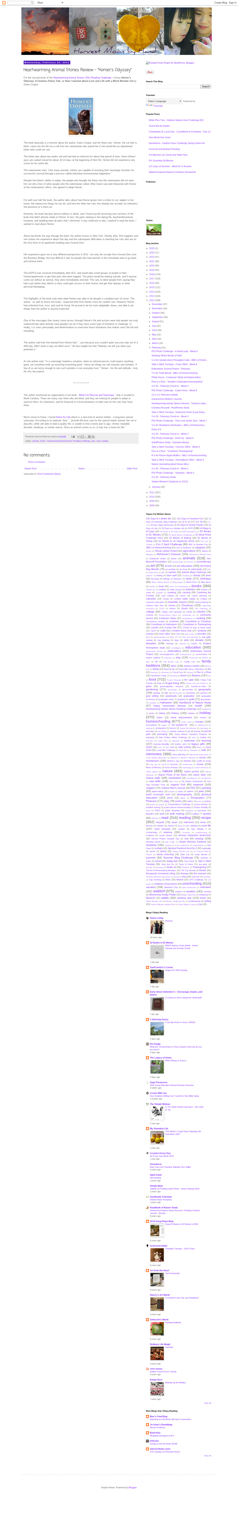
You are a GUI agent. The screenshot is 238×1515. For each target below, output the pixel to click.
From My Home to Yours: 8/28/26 (180, 1022)
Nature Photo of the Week (172, 775)
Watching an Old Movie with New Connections (170, 1419)
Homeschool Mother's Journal (167, 399)
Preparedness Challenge (179, 804)
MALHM (182, 750)
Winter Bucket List (154, 901)
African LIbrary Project (166, 551)
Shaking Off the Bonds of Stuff (166, 355)
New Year (173, 781)
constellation (187, 618)
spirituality (206, 848)
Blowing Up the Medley (175, 1382)
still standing (155, 1178)
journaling (162, 734)
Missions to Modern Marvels (183, 758)
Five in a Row (204, 672)
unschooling (192, 883)
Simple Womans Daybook (192, 842)
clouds (184, 608)
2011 (152, 492)
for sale (188, 679)
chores (171, 605)
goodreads (171, 696)
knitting (203, 737)
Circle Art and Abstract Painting (164, 149)
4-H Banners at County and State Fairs (168, 155)
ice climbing (199, 725)
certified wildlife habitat (184, 599)
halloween (166, 702)
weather (191, 891)
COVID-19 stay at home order (196, 627)
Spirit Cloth (156, 1175)
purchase (202, 810)
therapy (184, 873)
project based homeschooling (177, 807)
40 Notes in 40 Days (169, 532)
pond (199, 801)
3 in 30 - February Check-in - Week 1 (170, 468)
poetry (178, 801)
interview (150, 731)
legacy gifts (198, 743)
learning (206, 740)
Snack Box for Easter (159, 126)
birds (189, 578)
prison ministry (201, 804)
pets (93, 441)
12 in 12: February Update (165, 394)
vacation (151, 887)
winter (203, 898)
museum (174, 764)
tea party (203, 864)
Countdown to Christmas (198, 621)
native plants (152, 772)
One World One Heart (160, 137)
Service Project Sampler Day (165, 839)
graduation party (166, 699)
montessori (152, 760)
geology (156, 693)
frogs (159, 683)
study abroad (201, 854)
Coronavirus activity (155, 621)
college (150, 611)
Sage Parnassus (158, 1082)
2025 (152, 248)
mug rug (153, 764)
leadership (189, 740)
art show (183, 569)
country (154, 627)
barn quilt (172, 575)
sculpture (150, 835)
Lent (160, 747)
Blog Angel (177, 582)
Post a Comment (36, 462)
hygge (164, 725)
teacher (149, 867)
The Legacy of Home (161, 1057)
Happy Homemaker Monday (169, 706)
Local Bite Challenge (166, 750)
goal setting (152, 696)
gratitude (181, 699)
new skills (155, 781)
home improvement (181, 717)
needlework (206, 778)
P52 (193, 787)
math (203, 750)
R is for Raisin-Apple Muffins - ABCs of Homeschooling (179, 455)
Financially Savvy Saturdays (191, 669)
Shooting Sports (153, 842)
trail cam (196, 877)
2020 (152, 265)
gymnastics (206, 699)
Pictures (169, 921)
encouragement (167, 654)
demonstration (160, 637)
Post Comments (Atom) (49, 474)
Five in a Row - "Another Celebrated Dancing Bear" (177, 381)
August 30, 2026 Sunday (176, 970)
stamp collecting (165, 854)
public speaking (172, 810)
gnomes (204, 693)
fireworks (165, 672)
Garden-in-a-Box (198, 686)
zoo (200, 904)
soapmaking (198, 845)
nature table (199, 775)
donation (151, 643)
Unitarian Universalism (165, 884)
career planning (199, 596)
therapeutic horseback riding (160, 873)
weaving (207, 891)
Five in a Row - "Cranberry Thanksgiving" (172, 451)
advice (149, 551)
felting (156, 669)
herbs (151, 713)
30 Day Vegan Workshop (162, 525)
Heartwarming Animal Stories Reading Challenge (68, 441)
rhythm (171, 826)
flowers (196, 675)
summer (151, 857)
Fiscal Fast (178, 672)
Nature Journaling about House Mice (170, 464)
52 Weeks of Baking (180, 538)
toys (184, 876)
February (157, 347)
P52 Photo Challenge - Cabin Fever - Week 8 (174, 390)
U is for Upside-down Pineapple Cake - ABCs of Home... (180, 360)
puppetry (189, 811)
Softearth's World (159, 1319)
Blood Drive (191, 582)
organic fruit (178, 784)
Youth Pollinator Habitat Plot (163, 904)
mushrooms (187, 764)
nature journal (191, 771)
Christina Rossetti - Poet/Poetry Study (170, 407)
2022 (152, 257)
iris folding (162, 731)
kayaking (150, 737)
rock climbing (191, 826)
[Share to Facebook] (89, 437)
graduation (189, 696)
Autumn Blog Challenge (194, 572)
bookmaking (183, 586)
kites (194, 737)
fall (156, 662)
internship (204, 728)
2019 (152, 270)
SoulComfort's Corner (161, 967)
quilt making (177, 813)
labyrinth (175, 741)
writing (207, 901)
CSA (178, 634)
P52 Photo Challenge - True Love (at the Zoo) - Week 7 (179, 420)
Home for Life (63, 417)
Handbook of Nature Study (195, 702)
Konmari (149, 741)
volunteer (205, 887)
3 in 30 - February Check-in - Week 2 (170, 434)
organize (198, 784)
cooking (200, 618)
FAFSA (205, 658)
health (198, 705)
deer (148, 637)
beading (185, 576)
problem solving (153, 807)
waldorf (159, 891)
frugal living (172, 683)
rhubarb (160, 826)
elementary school (154, 651)
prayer (161, 804)
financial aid (169, 669)
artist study (196, 569)
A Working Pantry (159, 1019)
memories (154, 754)
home (160, 717)
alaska (205, 551)
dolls (186, 640)
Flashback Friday (158, 675)
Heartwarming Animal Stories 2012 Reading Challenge (82, 77)
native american (201, 767)
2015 (152, 287)
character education (155, 602)
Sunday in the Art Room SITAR (163, 1444)
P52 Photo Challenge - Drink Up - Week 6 (173, 438)
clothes (172, 608)
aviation (149, 576)
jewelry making (177, 731)
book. (171, 586)
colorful (201, 611)
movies (187, 761)
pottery (208, 801)
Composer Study (167, 618)
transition (207, 877)
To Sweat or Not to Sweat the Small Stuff (183, 998)
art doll (168, 566)
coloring (149, 615)
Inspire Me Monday (188, 728)
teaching (159, 867)
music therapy (171, 767)
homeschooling (158, 721)
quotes (207, 813)
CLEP (161, 609)
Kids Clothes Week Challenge (173, 737)
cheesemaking (201, 602)
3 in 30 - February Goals (164, 477)
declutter (201, 634)
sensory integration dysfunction (194, 835)
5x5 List (204, 541)
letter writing (184, 747)
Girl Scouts (177, 693)
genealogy (172, 690)
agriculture (189, 550)
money (202, 757)
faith (148, 662)
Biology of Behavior (172, 579)
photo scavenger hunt (158, 794)
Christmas (187, 605)
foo (209, 676)
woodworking (194, 901)
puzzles (150, 814)
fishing (190, 672)
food (152, 679)
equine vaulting (153, 657)
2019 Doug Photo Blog (161, 1221)
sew (186, 838)
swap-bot (172, 860)
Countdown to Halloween (164, 624)
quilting (195, 814)
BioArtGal (155, 1433)
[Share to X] (86, 437)
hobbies (191, 713)
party (180, 791)
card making (167, 596)
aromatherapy (204, 561)
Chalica (203, 599)
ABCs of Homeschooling (158, 547)
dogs (176, 640)
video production (189, 887)
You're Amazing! (172, 1273)
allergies (149, 554)
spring (163, 851)
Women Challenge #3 (174, 901)
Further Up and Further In (197, 683)
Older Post (132, 468)
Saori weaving (162, 829)
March (155, 343)
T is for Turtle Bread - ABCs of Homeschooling (175, 373)
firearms (154, 672)
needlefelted (174, 778)
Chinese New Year (155, 605)
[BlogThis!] (82, 437)
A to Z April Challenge (169, 544)
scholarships (151, 832)
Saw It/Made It (199, 829)
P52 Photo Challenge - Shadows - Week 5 (173, 473)
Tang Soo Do (167, 864)
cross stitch (164, 634)
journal (197, 731)
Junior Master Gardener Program (190, 734)
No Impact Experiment (192, 781)
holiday (205, 713)
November (157, 308)
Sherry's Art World (160, 1295)
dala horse (189, 634)
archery (190, 562)
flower (184, 675)
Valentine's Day (171, 887)
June (154, 330)
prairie (152, 804)
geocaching (187, 689)
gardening (152, 689)
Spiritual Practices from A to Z (182, 848)
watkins (178, 891)
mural (163, 764)
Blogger (132, 1487)
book (161, 586)
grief (191, 699)
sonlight (159, 848)
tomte (176, 877)
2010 (152, 496)
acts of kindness (183, 547)
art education (184, 565)
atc (163, 572)
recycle (160, 822)
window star (184, 897)
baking (160, 575)
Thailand (185, 867)
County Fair (170, 627)
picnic (170, 798)
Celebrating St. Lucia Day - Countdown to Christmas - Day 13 (179, 131)
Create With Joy (158, 1093)
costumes (174, 621)
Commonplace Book (168, 615)
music (200, 764)
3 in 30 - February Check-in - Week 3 (170, 416)
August (156, 321)
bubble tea (150, 590)
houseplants (151, 725)
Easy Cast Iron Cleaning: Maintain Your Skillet (170, 1167)
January (156, 487)
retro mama (156, 1369)
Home (81, 468)
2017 (152, 278)
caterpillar (151, 599)
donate (199, 640)
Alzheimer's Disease (169, 554)
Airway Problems (157, 1427)
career (183, 596)
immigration (161, 728)
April (154, 339)
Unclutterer (156, 1164)
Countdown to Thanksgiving (196, 624)
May (154, 334)
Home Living (156, 918)
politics (190, 801)
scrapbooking (201, 832)
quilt (162, 814)
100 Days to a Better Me (158, 518)
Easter (194, 643)
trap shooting (155, 880)
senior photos (165, 835)
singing (168, 845)
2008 (152, 505)
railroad (155, 818)
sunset (158, 861)
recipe (206, 818)
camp (148, 592)
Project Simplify (201, 807)
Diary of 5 (156, 429)
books (43, 441)
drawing (169, 643)
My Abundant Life (159, 1128)
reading (105, 441)
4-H (190, 528)
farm (173, 665)
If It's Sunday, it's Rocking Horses (165, 1452)
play (166, 801)
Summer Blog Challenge (178, 857)
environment (201, 654)
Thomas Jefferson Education (158, 877)
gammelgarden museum (171, 686)
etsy (178, 657)
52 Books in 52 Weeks (161, 942)
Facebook (193, 658)
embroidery (174, 650)
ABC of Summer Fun (198, 544)
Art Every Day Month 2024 (162, 1156)
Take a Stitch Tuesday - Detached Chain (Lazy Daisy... (179, 412)
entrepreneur (185, 654)
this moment (200, 873)
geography (204, 689)
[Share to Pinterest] (93, 437)
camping (171, 592)
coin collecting (201, 609)
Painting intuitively (173, 1322)
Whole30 (150, 898)
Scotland (186, 832)
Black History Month (160, 582)
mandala (193, 750)
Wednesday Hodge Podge (162, 894)
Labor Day (163, 741)
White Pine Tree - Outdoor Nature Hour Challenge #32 (176, 120)
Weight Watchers (188, 895)
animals (35, 441)
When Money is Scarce (175, 1060)
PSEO (157, 810)
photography (184, 794)
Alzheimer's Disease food (200, 554)
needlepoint (192, 778)
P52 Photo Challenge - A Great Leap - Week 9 (175, 351)
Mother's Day (173, 761)
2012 (152, 300)
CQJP (153, 631)
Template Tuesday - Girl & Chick (180, 1249)
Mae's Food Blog (158, 1416)
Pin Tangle (155, 1044)
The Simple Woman (160, 1104)
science (167, 832)
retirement (189, 822)
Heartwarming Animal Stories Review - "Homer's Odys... (180, 403)
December (157, 304)
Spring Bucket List (181, 851)
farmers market (191, 666)
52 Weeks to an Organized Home (176, 541)
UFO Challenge (196, 880)
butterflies (190, 589)
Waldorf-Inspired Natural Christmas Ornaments (172, 172)
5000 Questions (189, 532)
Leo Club (170, 747)
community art (188, 615)
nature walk (153, 777)
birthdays (205, 578)
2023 (152, 252)
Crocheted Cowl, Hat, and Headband (181, 1298)
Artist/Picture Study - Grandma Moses (170, 442)
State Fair (185, 854)
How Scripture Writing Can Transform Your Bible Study (174, 1096)
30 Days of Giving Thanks (190, 525)
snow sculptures (182, 845)
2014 (152, 291)
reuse (203, 822)
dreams (182, 644)
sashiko (181, 829)
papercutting (157, 791)
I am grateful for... (180, 725)
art (153, 565)
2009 (152, 501)
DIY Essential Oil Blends (161, 160)
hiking (162, 713)
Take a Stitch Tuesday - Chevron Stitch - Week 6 (176, 447)
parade (171, 791)
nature (167, 771)
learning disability (161, 744)
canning (186, 592)
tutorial (179, 879)
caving (166, 599)
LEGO (149, 747)
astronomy (153, 572)
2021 (152, 261)
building (162, 589)
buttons (204, 589)
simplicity (151, 844)
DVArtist (154, 1441)
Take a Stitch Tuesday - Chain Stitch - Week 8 (174, 364)
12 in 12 (186, 522)
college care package (171, 612)
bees (208, 575)
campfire (159, 593)
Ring (180, 826)
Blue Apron (206, 582)
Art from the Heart (159, 1270)
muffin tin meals (204, 761)
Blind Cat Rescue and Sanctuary (97, 395)
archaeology (177, 562)
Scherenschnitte (158, 1246)
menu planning (178, 754)
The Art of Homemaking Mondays (161, 870)
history (175, 713)
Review (149, 826)
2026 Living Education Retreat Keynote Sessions (172, 1085)
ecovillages (176, 648)
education (193, 647)
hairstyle (152, 703)
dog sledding (163, 640)
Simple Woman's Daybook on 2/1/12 (170, 481)
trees (168, 879)
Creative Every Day (181, 630)
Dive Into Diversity (190, 637)
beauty (196, 575)
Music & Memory (153, 767)
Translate (158, 106)
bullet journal (175, 589)
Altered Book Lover (160, 1449)
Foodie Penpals (174, 680)
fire (209, 669)
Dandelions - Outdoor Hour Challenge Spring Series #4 (177, 143)
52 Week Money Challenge (180, 535)
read (98, 441)
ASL (209, 569)
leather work (181, 744)
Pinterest (151, 801)
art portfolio (170, 569)
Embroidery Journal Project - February (171, 368)
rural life (206, 825)
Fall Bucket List (170, 662)
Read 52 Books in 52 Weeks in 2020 (181, 1224)
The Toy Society (188, 870)
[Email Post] (72, 436)
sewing (199, 838)
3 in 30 (198, 522)
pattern (190, 791)
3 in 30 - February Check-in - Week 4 (170, 386)
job (189, 731)
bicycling (155, 579)
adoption (200, 547)
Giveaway (190, 693)
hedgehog (206, 709)
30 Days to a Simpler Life (173, 528)
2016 (152, 283)
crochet (149, 634)
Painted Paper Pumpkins (161, 1200)
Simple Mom (156, 1186)
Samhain (169, 1347)
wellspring (203, 895)
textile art (171, 867)
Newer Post (30, 468)
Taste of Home (186, 864)
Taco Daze (189, 861)
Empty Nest (156, 1379)
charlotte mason (177, 601)
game (149, 686)
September (158, 317)
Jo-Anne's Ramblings (161, 1424)
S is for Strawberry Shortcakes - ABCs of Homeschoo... (179, 425)
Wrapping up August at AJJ (162, 1435)
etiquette (168, 658)
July (154, 326)
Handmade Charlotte (161, 1197)
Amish (174, 558)
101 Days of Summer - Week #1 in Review (170, 166)
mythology (187, 767)
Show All (207, 1403)
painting (206, 787)
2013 (152, 296)
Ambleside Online (157, 558)
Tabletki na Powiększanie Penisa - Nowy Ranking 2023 (174, 1189)
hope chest (186, 722)
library (199, 747)
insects (173, 728)
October (156, 313)
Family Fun (189, 662)
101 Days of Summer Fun (190, 518)
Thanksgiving (199, 867)
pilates (183, 798)
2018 (152, 274)
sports (152, 851)
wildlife (165, 897)
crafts (163, 630)
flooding (173, 676)
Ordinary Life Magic (160, 1344)
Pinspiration (198, 797)
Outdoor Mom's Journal (173, 788)
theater (202, 870)
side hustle (170, 842)
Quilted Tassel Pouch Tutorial (163, 1371)
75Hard (149, 545)
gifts (166, 693)
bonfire (152, 586)
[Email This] (79, 437)
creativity (201, 630)
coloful (189, 612)
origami (150, 787)
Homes (203, 717)
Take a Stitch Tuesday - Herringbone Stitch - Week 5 (178, 460)
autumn (172, 572)
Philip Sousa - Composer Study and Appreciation (176, 377)
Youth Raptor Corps (186, 904)
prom (148, 811)
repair (174, 822)
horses (200, 721)
